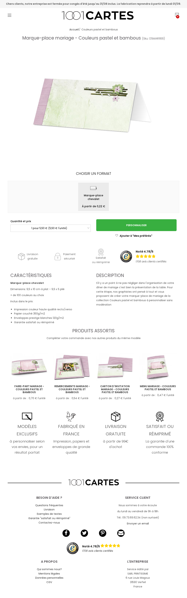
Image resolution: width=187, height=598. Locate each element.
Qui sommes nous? (49, 569)
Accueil (74, 29)
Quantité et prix (20, 221)
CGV (49, 582)
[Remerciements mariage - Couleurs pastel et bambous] (72, 367)
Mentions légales (49, 573)
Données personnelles (49, 578)
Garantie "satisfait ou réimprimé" (49, 518)
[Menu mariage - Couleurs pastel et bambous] (158, 367)
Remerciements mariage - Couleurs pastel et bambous (72, 389)
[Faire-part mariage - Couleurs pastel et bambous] (29, 367)
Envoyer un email (138, 523)
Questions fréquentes (49, 505)
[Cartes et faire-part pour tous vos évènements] (93, 16)
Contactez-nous (49, 522)
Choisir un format (93, 173)
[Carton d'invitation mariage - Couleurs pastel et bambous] (115, 367)
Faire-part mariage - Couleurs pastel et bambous (29, 389)
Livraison (49, 509)
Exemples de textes (49, 514)
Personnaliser (136, 225)
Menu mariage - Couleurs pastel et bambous (158, 387)
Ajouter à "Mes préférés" (136, 236)
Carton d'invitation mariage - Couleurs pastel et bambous (115, 389)
